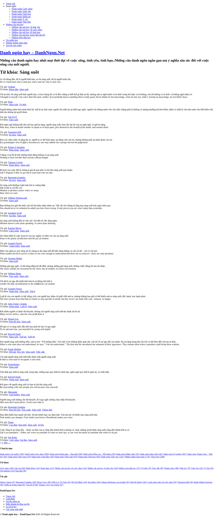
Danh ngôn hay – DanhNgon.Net (32, 52)
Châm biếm (14, 246)
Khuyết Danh (14, 334)
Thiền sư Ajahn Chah (15, 485)
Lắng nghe (14, 231)
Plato (10, 102)
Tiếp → (6, 442)
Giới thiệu (10, 499)
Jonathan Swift (15, 213)
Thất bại (184, 468)
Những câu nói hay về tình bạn (26, 32)
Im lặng (12, 135)
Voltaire (11, 87)
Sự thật (146, 468)
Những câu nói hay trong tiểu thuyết (28, 35)
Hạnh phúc (14, 306)
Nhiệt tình (13, 291)
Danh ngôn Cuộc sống (22, 9)
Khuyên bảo (14, 321)
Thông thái (47, 410)
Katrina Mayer (14, 228)
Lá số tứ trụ (11, 506)
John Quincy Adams (17, 304)
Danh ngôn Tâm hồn (21, 22)
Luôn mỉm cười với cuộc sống (162, 482)
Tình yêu (197, 468)
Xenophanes (14, 364)
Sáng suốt (23, 89)
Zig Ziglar (57, 485)
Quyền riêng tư (13, 501)
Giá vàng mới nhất (14, 509)
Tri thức (22, 104)
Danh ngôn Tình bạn (21, 14)
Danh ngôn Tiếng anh (66, 457)
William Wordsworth (17, 198)
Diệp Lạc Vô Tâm (61, 482)
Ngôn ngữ (13, 379)
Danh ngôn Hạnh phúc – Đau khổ (66, 454)
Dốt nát (12, 352)
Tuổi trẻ (31, 337)
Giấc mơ (19, 468)
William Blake (14, 273)
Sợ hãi (41, 425)
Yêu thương (7, 471)
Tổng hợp (158, 457)
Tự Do (209, 468)
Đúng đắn (13, 89)
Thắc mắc (40, 352)
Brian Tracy (44, 482)
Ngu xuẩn (13, 276)
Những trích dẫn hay (21, 37)
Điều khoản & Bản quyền (18, 504)
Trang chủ (10, 3)
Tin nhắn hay (12, 40)
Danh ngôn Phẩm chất (127, 454)
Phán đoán (14, 150)
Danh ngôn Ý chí (20, 19)
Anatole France (15, 243)
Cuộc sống (14, 440)
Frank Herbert (14, 349)
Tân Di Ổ (12, 117)
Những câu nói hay (15, 24)
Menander (12, 392)
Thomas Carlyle (15, 162)
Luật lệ (23, 306)
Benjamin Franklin (16, 177)
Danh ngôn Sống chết (151, 454)
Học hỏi (20, 352)
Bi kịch (12, 180)
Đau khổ (22, 425)
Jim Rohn (12, 437)
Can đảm (13, 425)
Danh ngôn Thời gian (19, 457)
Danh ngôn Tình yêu (21, 11)
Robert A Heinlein (16, 147)
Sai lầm (12, 215)
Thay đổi (157, 468)
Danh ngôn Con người (12, 454)
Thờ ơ (32, 291)
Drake (11, 422)
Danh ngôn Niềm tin (21, 16)
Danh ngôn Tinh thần (42, 457)
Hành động (14, 165)
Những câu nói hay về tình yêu (26, 27)
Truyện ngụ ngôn (14, 45)
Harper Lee (13, 319)
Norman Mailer (15, 258)
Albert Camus (7, 482)
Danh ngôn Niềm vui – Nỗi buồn (99, 454)
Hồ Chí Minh (79, 482)
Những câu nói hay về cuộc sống (27, 30)
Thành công (171, 468)
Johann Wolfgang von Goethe (115, 482)
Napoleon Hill (14, 132)
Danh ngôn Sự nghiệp (175, 454)
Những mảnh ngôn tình (16, 43)
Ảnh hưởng (14, 394)
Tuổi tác (23, 337)
